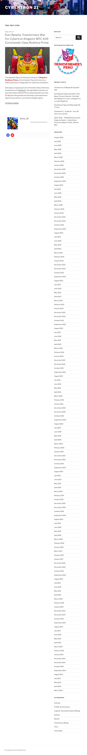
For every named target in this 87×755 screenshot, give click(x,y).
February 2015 (59, 650)
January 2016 (58, 607)
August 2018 (58, 519)
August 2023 (58, 281)
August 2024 (58, 233)
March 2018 (58, 539)
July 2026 (57, 141)
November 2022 (59, 316)
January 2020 (59, 452)
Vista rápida (58, 731)
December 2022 (59, 312)
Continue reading (12, 103)
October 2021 (59, 368)
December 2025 (59, 169)
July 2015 (57, 631)
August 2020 (58, 424)
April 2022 (57, 344)
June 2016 (57, 587)
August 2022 (58, 328)
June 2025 (57, 193)
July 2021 (57, 380)
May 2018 (57, 531)
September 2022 (60, 324)
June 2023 (57, 288)
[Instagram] (8, 135)
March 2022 (58, 348)
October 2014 (59, 666)
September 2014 (60, 670)
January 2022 (58, 356)
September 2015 (60, 623)
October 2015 (59, 619)
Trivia (56, 727)
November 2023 (60, 269)
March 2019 (58, 491)
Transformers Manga (61, 723)
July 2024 (57, 237)
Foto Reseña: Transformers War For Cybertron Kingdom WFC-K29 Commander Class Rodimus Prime (27, 38)
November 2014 (59, 662)
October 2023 (59, 273)
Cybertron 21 (22, 7)
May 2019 (57, 483)
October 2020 (59, 416)
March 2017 (58, 551)
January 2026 (59, 165)
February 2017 (59, 555)
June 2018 (57, 527)
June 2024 (57, 241)
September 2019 (60, 467)
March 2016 (58, 599)
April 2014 (57, 686)
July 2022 (57, 332)
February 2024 (59, 257)
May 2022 (57, 340)
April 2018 (57, 535)
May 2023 (57, 292)
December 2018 (59, 503)
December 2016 (59, 563)
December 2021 (59, 360)
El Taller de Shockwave (62, 707)
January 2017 (58, 559)
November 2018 (59, 507)
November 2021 (59, 364)
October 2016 (59, 571)
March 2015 (58, 647)
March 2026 (58, 157)
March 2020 (58, 444)
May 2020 (57, 436)
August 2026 (58, 137)
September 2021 (60, 372)
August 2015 (58, 627)
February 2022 (59, 352)
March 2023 (58, 300)
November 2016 (59, 567)
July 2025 (57, 189)
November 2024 (60, 221)
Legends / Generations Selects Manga (67, 711)
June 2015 (57, 635)
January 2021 (58, 404)
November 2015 (59, 615)
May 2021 (57, 388)
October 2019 (59, 464)
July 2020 (57, 428)
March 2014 (58, 690)
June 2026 (57, 145)
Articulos (57, 703)
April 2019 (57, 487)
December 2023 (59, 265)
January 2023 (59, 308)
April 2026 (57, 153)
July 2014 (57, 678)
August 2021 (58, 376)
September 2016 (60, 575)
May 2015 (57, 639)
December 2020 (60, 408)
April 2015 (57, 642)
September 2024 (60, 229)
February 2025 (59, 209)
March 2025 (58, 205)
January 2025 (59, 213)
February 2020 (59, 448)
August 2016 (58, 579)
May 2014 (57, 682)
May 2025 (57, 197)
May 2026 (57, 149)
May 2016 (57, 591)
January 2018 (58, 547)
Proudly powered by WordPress (15, 750)
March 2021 (58, 396)
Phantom (22, 90)
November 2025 (60, 173)
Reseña (56, 719)
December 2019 (59, 456)
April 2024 (57, 249)
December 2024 (59, 217)
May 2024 (57, 245)
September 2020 (60, 420)
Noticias (57, 715)
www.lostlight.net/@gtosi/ (38, 121)
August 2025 (58, 185)
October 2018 (59, 511)
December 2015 (59, 611)
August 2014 (58, 674)
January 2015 (58, 654)
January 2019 (58, 499)
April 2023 (57, 296)
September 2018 (60, 515)
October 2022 (59, 320)
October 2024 (59, 225)
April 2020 (57, 440)
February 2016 (59, 603)
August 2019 (58, 471)
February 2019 (59, 495)
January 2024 (59, 261)
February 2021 (59, 400)
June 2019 (57, 479)
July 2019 (57, 475)
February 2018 (59, 543)
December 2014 (59, 658)
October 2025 (59, 177)
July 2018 (57, 523)
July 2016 (57, 583)
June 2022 (57, 336)
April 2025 (57, 201)
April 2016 (57, 595)
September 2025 (60, 181)
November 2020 (60, 412)
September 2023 (60, 276)
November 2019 (59, 459)
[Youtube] (12, 135)
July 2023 (57, 284)
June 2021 (57, 384)
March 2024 (58, 253)
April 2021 (57, 392)
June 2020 (58, 432)
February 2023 (59, 304)
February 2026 (59, 161)
